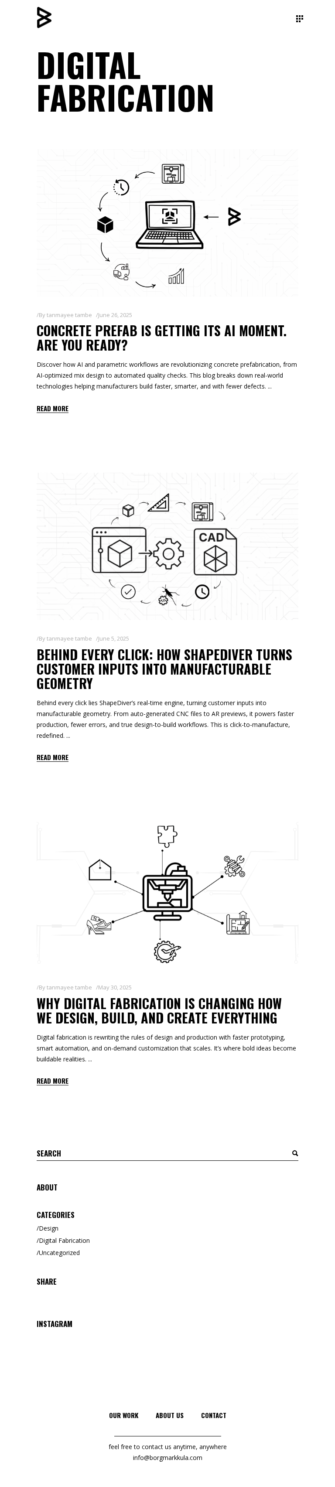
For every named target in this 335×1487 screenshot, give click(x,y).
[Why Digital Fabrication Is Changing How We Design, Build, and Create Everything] (167, 895)
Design (48, 1228)
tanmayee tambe (69, 315)
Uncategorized (59, 1252)
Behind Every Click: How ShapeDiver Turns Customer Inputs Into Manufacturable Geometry (164, 669)
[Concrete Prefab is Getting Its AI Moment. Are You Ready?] (167, 223)
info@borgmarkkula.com (167, 1457)
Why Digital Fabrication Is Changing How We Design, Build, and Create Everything (159, 1010)
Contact (213, 1415)
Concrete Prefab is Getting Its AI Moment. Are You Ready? (162, 338)
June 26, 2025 (115, 315)
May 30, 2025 (115, 987)
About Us (170, 1415)
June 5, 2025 (113, 638)
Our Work (123, 1415)
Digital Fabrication (64, 1240)
